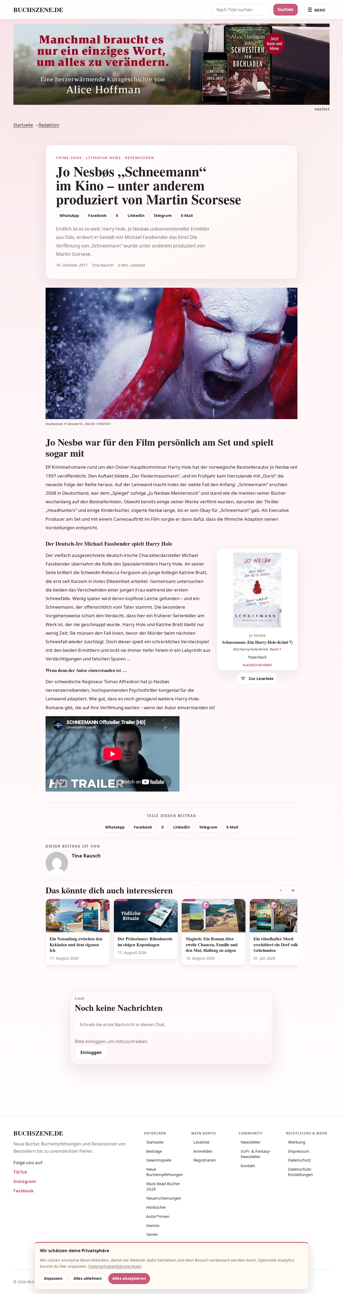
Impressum (298, 1151)
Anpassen (53, 1278)
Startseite (23, 125)
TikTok (20, 1172)
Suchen (285, 9)
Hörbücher (156, 1207)
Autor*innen (157, 1216)
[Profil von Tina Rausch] (57, 863)
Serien (152, 1234)
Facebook (97, 215)
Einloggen (91, 1052)
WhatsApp (69, 215)
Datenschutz (299, 1160)
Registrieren (204, 1160)
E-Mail (187, 215)
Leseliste (201, 1142)
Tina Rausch (86, 855)
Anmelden (202, 1151)
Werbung (296, 1142)
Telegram (163, 215)
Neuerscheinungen (163, 1198)
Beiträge (154, 1151)
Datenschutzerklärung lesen (114, 1266)
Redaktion (49, 125)
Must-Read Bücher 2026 (163, 1186)
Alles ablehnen (87, 1278)
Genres (152, 1225)
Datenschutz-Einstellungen (300, 1171)
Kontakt (248, 1165)
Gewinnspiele (158, 1160)
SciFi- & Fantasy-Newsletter (256, 1153)
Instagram (24, 1181)
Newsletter (250, 1142)
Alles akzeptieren (129, 1278)
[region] (171, 938)
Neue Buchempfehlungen (164, 1171)
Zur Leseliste (261, 678)
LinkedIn (136, 215)
